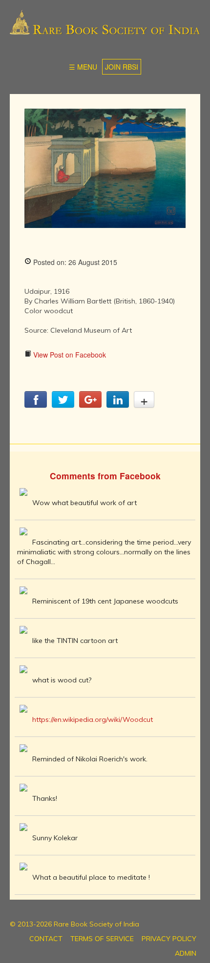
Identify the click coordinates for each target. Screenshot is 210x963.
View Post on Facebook (68, 354)
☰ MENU (83, 67)
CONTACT (45, 938)
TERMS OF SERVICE (102, 938)
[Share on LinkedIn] (117, 405)
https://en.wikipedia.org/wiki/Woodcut (92, 719)
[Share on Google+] (90, 405)
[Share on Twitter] (63, 405)
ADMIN (185, 953)
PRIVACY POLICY (169, 938)
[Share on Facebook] (35, 405)
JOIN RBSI (121, 67)
